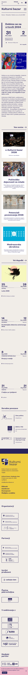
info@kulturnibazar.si (8, 482)
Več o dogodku (23, 44)
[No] (26, 671)
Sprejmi (4, 672)
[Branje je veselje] (14, 341)
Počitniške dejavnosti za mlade (14, 180)
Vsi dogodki (18, 260)
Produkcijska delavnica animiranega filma (14, 325)
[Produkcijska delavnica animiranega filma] (14, 307)
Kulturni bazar (11, 9)
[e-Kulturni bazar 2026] (14, 139)
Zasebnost (5, 489)
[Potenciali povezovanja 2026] (14, 202)
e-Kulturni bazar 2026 (14, 151)
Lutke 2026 (5, 291)
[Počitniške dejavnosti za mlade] (14, 169)
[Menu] (25, 9)
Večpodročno (9, 39)
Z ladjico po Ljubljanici (9, 392)
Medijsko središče (8, 493)
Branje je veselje (7, 358)
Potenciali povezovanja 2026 (14, 213)
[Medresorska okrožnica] (14, 234)
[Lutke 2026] (14, 273)
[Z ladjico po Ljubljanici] (14, 375)
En (22, 2)
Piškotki (5, 487)
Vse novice (18, 127)
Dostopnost (6, 491)
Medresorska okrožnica (14, 245)
